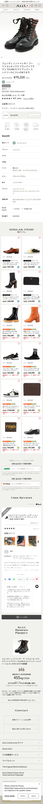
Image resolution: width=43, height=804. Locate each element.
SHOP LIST (16, 9)
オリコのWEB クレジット (21, 484)
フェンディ (16, 149)
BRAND (37, 9)
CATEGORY (27, 9)
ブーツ (22, 189)
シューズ (15, 189)
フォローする (34, 115)
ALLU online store (18, 199)
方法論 (8, 694)
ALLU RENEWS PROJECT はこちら (21, 700)
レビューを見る (28, 98)
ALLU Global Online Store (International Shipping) (13, 773)
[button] (40, 6)
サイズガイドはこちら (30, 170)
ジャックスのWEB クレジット (22, 469)
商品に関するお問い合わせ (21, 729)
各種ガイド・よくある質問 (21, 720)
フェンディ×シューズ (20, 191)
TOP (2, 12)
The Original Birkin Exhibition (14, 766)
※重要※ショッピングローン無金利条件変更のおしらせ (21, 1)
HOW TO (5, 9)
